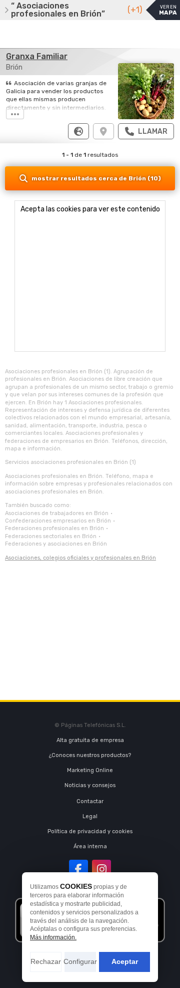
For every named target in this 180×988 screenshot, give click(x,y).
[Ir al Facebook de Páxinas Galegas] (78, 869)
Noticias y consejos (90, 785)
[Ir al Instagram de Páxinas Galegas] (101, 869)
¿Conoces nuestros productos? (90, 755)
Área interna (90, 846)
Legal (90, 816)
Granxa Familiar (37, 56)
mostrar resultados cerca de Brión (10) (96, 178)
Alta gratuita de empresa (90, 740)
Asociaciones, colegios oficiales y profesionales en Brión (80, 558)
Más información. (53, 937)
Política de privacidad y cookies (90, 831)
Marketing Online (90, 770)
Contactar (90, 801)
